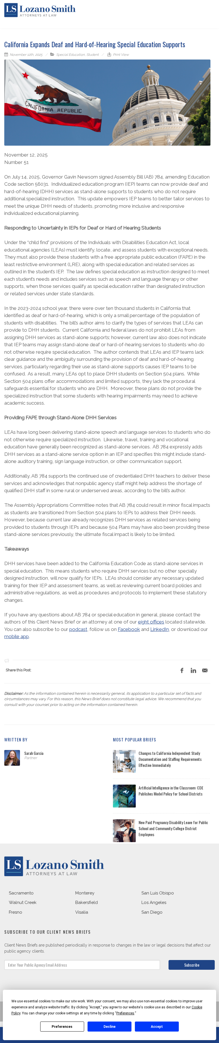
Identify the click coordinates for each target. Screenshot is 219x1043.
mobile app (16, 636)
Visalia (81, 912)
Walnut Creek (22, 902)
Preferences (62, 1027)
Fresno (15, 912)
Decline (109, 1027)
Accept (157, 1027)
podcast (78, 629)
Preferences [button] (125, 1013)
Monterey (84, 893)
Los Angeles (153, 902)
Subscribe (191, 965)
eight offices (151, 622)
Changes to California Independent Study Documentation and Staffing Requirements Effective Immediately (170, 759)
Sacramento (21, 893)
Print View (120, 55)
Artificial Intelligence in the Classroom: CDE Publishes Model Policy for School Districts (171, 791)
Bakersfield (86, 902)
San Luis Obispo (157, 893)
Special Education (70, 55)
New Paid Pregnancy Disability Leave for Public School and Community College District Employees (173, 828)
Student (92, 55)
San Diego (152, 912)
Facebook (129, 629)
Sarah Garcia (33, 753)
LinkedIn (159, 629)
